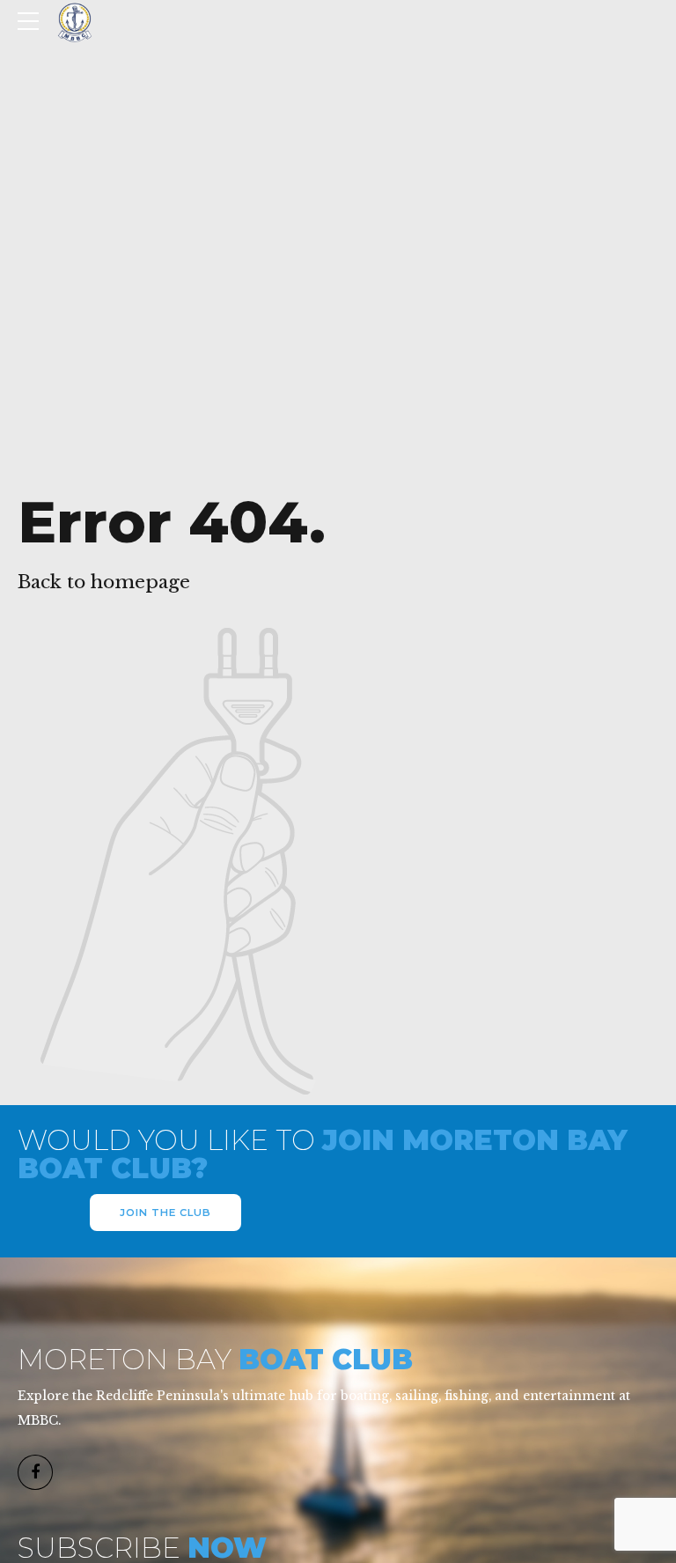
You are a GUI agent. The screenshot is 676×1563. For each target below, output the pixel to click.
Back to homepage (104, 582)
